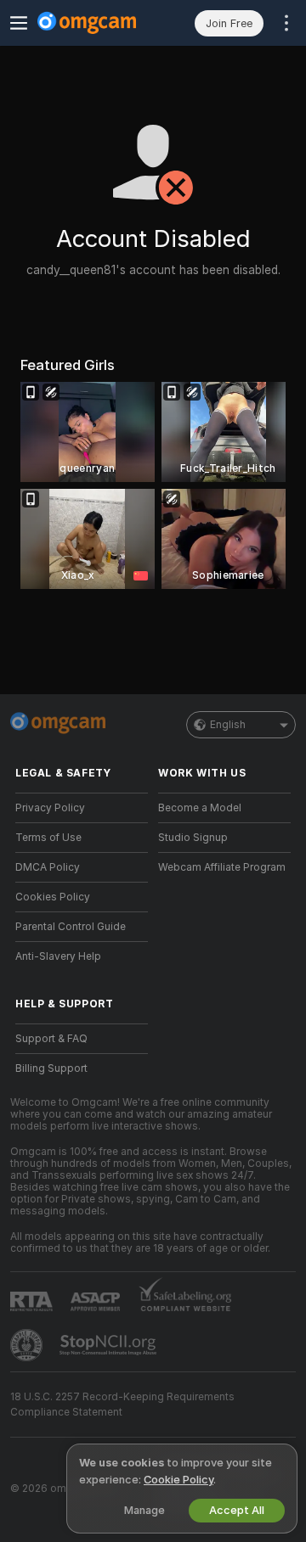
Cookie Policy (178, 1479)
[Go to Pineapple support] (28, 1345)
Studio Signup (193, 838)
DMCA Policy (47, 867)
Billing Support (51, 1068)
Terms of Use (48, 838)
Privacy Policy (50, 808)
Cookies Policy (52, 897)
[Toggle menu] (18, 23)
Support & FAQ (51, 1039)
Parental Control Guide (70, 927)
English (228, 725)
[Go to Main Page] (95, 23)
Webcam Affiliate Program (222, 867)
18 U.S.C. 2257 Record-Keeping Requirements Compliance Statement (122, 1404)
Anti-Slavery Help (58, 956)
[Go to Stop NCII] (110, 1345)
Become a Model (199, 808)
